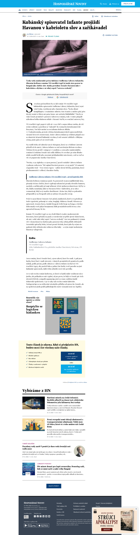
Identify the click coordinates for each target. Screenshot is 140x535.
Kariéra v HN (60, 512)
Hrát (58, 311)
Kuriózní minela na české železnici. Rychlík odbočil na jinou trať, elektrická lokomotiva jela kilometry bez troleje (65, 400)
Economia (59, 509)
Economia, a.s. (36, 505)
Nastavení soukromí (79, 509)
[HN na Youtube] (49, 516)
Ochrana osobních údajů (80, 503)
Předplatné (128, 3)
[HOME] (19, 10)
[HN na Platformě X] (35, 516)
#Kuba (48, 291)
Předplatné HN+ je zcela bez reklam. (77, 382)
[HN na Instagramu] (41, 516)
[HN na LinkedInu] (43, 516)
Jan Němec (30, 34)
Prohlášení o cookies (79, 506)
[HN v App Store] (43, 525)
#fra (42, 291)
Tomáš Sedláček (28, 443)
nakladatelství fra (48, 74)
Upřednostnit (64, 97)
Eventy (98, 506)
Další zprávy (54, 486)
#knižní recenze (33, 291)
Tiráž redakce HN (62, 506)
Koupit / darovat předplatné (104, 503)
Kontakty (59, 503)
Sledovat (50, 97)
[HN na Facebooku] (38, 516)
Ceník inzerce (60, 515)
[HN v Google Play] (30, 525)
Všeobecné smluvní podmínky (82, 512)
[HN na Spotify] (46, 516)
